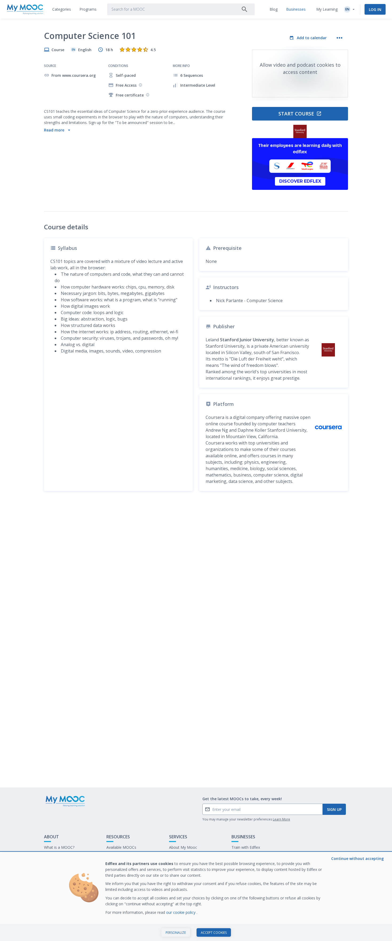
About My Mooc (183, 847)
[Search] (244, 9)
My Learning (327, 9)
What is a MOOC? (59, 847)
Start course (296, 113)
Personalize (176, 932)
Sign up (334, 809)
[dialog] (196, 896)
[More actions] (339, 37)
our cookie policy (181, 912)
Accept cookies (214, 932)
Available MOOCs (121, 847)
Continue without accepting (357, 858)
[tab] (61, 9)
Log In (375, 9)
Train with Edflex (245, 847)
